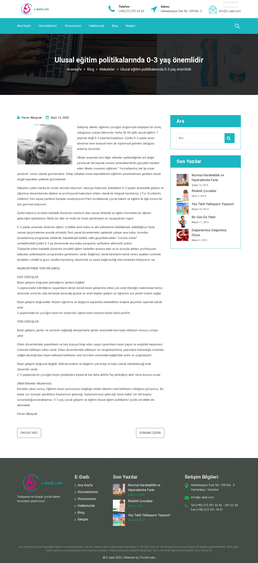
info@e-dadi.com (202, 497)
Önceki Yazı (29, 433)
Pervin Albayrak (32, 117)
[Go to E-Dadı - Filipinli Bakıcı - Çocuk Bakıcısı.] (74, 69)
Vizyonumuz (73, 26)
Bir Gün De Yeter (204, 217)
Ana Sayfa (24, 26)
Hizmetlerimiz (48, 26)
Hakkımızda (96, 26)
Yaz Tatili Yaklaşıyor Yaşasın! (213, 204)
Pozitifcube (147, 557)
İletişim (130, 26)
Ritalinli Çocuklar (204, 191)
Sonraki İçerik (150, 433)
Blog (115, 26)
